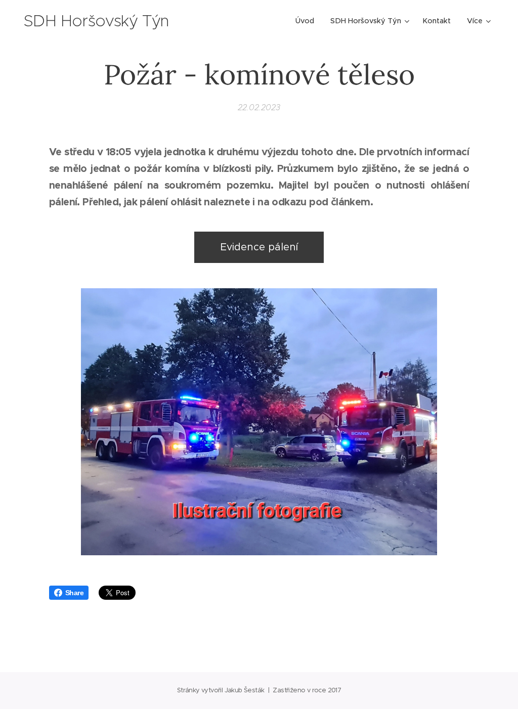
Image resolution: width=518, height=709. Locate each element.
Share (74, 593)
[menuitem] (307, 20)
